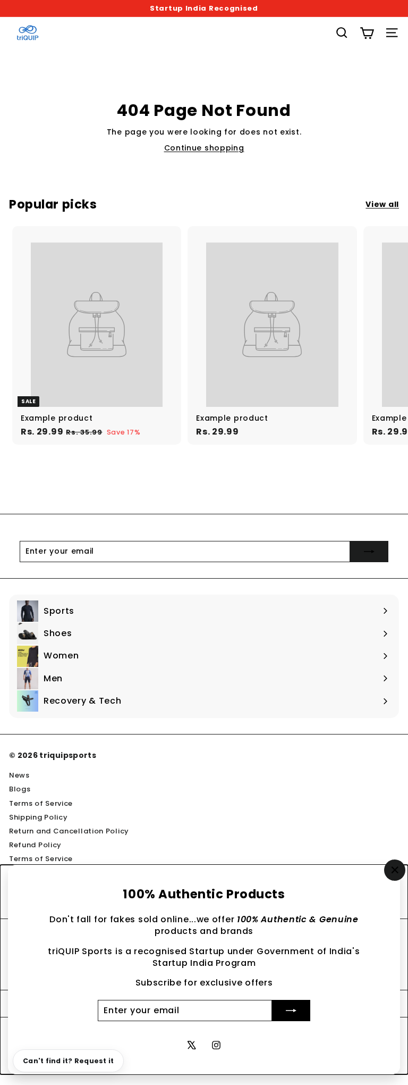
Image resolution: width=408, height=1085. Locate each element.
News (19, 775)
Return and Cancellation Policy (69, 831)
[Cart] (366, 33)
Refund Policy (35, 845)
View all (382, 204)
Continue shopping (204, 148)
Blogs (20, 789)
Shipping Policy (38, 817)
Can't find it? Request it (68, 1060)
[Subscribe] (291, 1010)
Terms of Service (41, 803)
